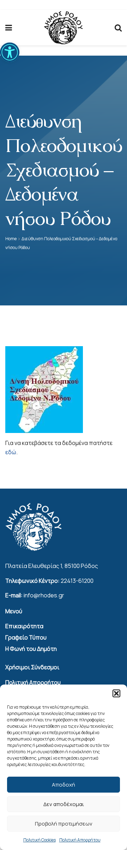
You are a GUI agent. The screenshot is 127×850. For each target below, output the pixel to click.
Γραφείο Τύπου (26, 637)
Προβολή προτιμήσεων (63, 823)
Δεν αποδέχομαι (63, 804)
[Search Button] (118, 27)
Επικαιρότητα (24, 626)
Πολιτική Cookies (39, 840)
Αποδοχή (63, 784)
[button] (9, 52)
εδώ (10, 452)
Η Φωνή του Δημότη (31, 649)
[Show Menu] (8, 27)
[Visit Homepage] (63, 28)
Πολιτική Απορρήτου (80, 840)
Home (11, 239)
